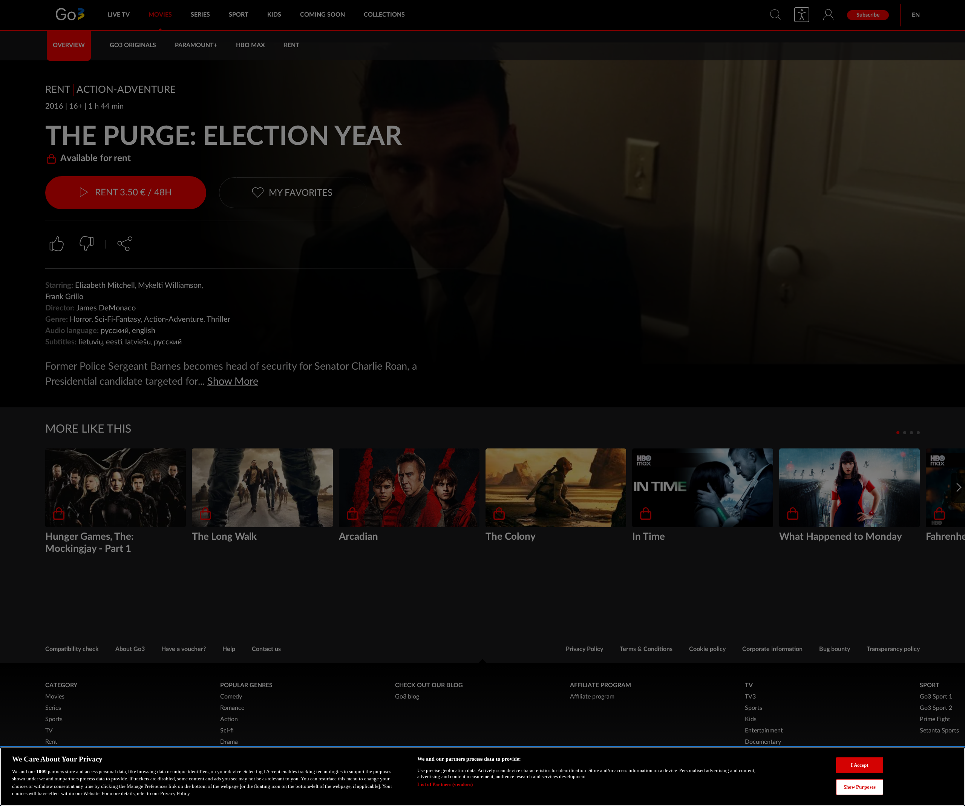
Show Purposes (860, 786)
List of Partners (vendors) (445, 784)
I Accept (859, 765)
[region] (482, 776)
